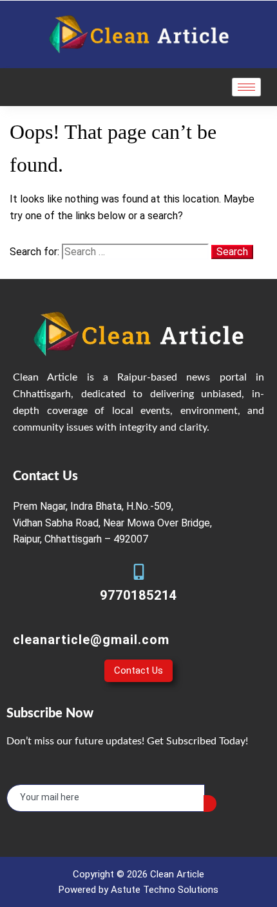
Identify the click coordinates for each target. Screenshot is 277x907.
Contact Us (138, 670)
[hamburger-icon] (246, 87)
